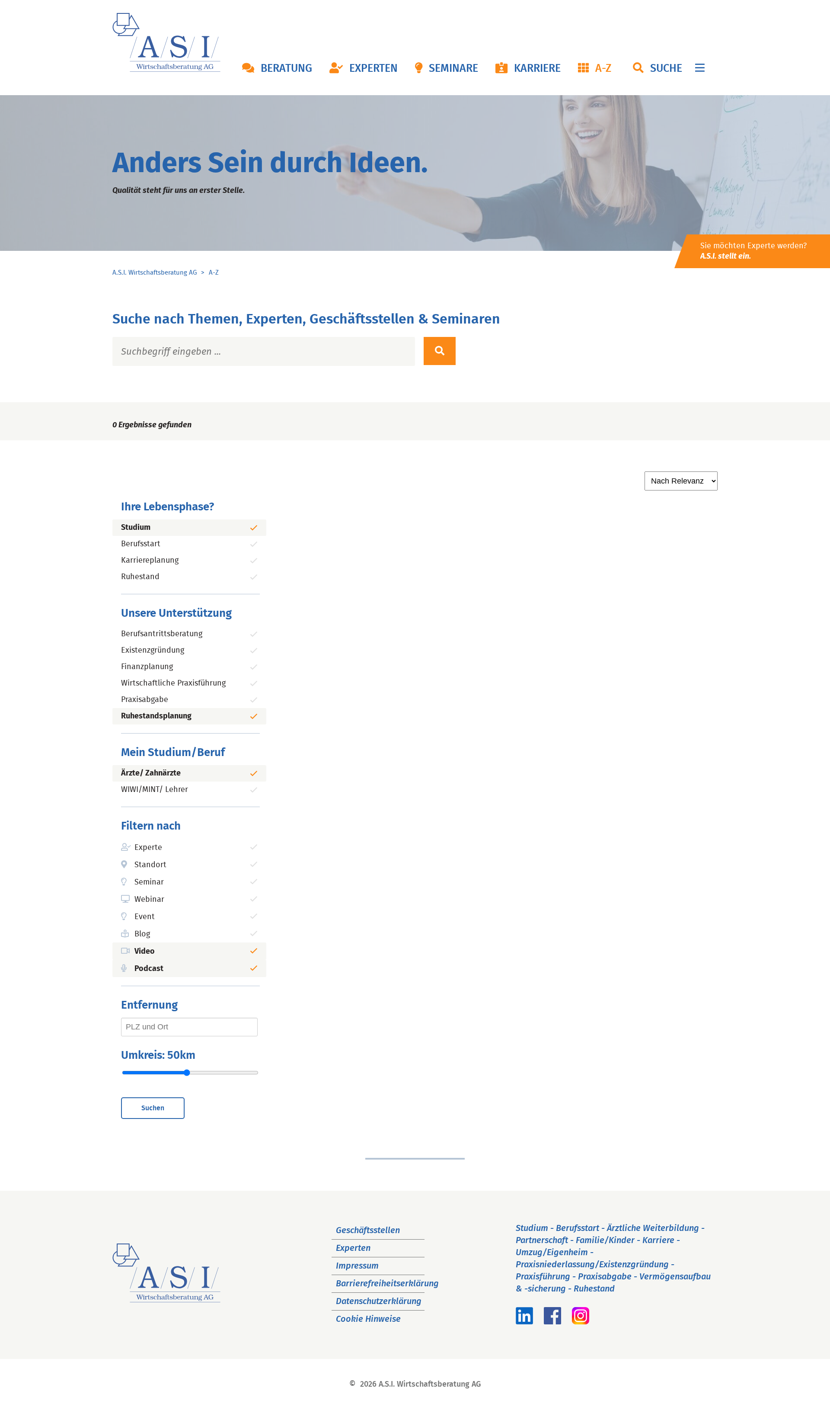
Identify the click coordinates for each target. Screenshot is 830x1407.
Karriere (537, 68)
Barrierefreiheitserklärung (387, 1283)
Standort (150, 865)
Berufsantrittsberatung (161, 634)
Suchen (152, 1108)
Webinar (149, 900)
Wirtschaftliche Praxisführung (173, 683)
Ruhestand (140, 577)
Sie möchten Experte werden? (753, 251)
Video (144, 951)
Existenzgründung (152, 650)
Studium (135, 528)
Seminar (149, 882)
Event (144, 917)
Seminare (453, 68)
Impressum (357, 1266)
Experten (373, 68)
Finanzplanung (147, 667)
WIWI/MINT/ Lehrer (154, 790)
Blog (142, 934)
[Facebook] (552, 1321)
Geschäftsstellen (368, 1230)
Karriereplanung (150, 560)
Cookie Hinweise (368, 1319)
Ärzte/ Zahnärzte (151, 773)
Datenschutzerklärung (378, 1301)
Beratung (286, 68)
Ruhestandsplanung (156, 716)
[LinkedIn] (524, 1321)
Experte (148, 848)
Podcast (148, 969)
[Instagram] (580, 1321)
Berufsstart (140, 544)
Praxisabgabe (144, 700)
